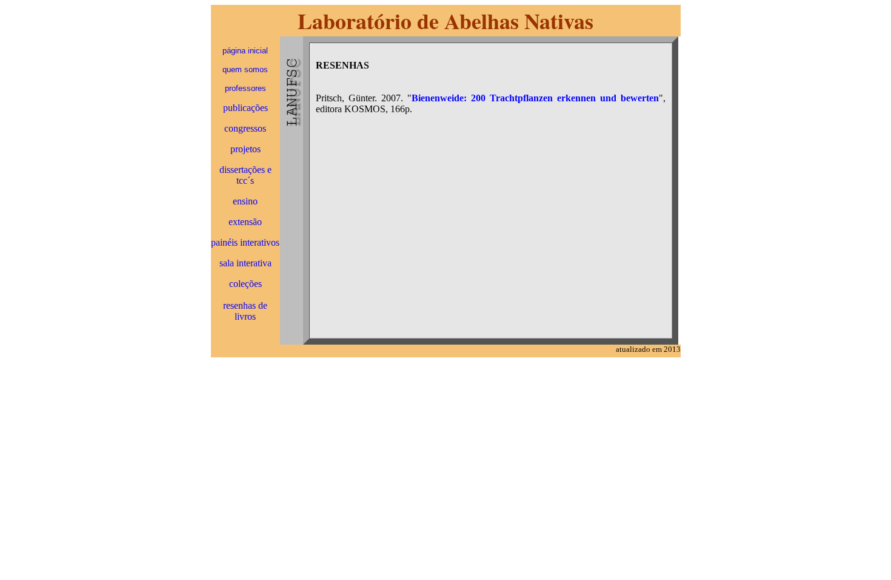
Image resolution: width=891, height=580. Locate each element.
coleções (245, 283)
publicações (245, 108)
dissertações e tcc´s (245, 175)
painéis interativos (245, 242)
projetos (245, 149)
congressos (245, 128)
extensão (245, 222)
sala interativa (245, 263)
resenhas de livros (245, 311)
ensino (245, 201)
